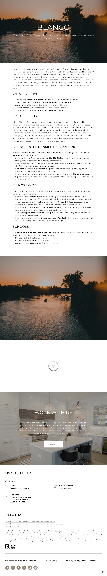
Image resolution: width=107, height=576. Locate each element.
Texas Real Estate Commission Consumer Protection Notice (30, 522)
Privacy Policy (72, 561)
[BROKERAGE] (35, 568)
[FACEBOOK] (7, 568)
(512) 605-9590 (66, 488)
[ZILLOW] (30, 568)
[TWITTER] (24, 568)
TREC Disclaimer (12, 526)
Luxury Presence (27, 561)
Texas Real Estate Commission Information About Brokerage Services (34, 524)
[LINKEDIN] (19, 568)
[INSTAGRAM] (13, 568)
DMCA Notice (89, 561)
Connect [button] (53, 444)
